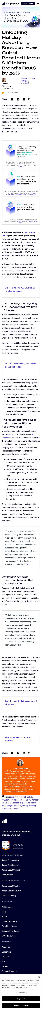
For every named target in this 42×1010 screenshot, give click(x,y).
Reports (5, 916)
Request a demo (12, 737)
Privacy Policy (21, 987)
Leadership (6, 952)
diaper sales (25, 803)
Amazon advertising (10, 800)
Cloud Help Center (9, 926)
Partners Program (9, 971)
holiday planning (29, 805)
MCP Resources (9, 936)
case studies (14, 803)
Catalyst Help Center (10, 931)
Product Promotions (10, 808)
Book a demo (7, 875)
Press (4, 961)
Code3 (26, 564)
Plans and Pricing (9, 895)
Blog (4, 912)
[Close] (39, 977)
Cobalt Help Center (10, 921)
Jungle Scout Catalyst (11, 886)
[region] (21, 992)
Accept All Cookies (21, 1005)
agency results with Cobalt (21, 797)
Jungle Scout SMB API (11, 891)
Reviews (5, 957)
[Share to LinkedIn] (12, 99)
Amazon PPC (25, 78)
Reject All (21, 999)
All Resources (7, 907)
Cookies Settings (21, 992)
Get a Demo (28, 3)
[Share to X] (23, 99)
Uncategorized (26, 83)
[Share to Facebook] (18, 99)
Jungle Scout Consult (11, 870)
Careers (5, 966)
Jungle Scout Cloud (10, 865)
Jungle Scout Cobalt (10, 860)
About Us (6, 947)
